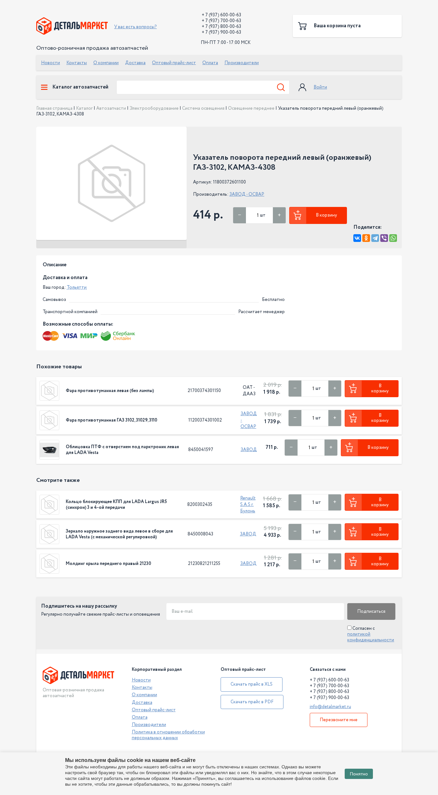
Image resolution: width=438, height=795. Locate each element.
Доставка (135, 63)
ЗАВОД (248, 450)
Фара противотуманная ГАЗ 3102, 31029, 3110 (111, 420)
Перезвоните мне (339, 720)
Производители (241, 63)
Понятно (359, 773)
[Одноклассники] (366, 238)
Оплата (210, 63)
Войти (320, 87)
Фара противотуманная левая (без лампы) (110, 391)
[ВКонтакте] (357, 238)
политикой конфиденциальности (370, 637)
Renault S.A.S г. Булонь (248, 504)
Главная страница (54, 108)
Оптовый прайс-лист (174, 63)
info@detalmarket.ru (330, 707)
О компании (106, 63)
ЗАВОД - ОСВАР (246, 194)
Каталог (84, 108)
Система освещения (203, 108)
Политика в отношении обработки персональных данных (168, 735)
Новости (50, 63)
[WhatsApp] (393, 238)
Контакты (76, 63)
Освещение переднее (251, 108)
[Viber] (384, 238)
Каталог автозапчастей (80, 87)
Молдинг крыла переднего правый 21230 (108, 563)
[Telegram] (375, 238)
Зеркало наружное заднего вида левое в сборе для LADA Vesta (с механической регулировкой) (119, 534)
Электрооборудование (154, 108)
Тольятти (77, 287)
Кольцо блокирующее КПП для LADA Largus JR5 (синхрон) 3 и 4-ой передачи (116, 505)
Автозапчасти (111, 108)
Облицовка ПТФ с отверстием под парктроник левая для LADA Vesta (122, 450)
